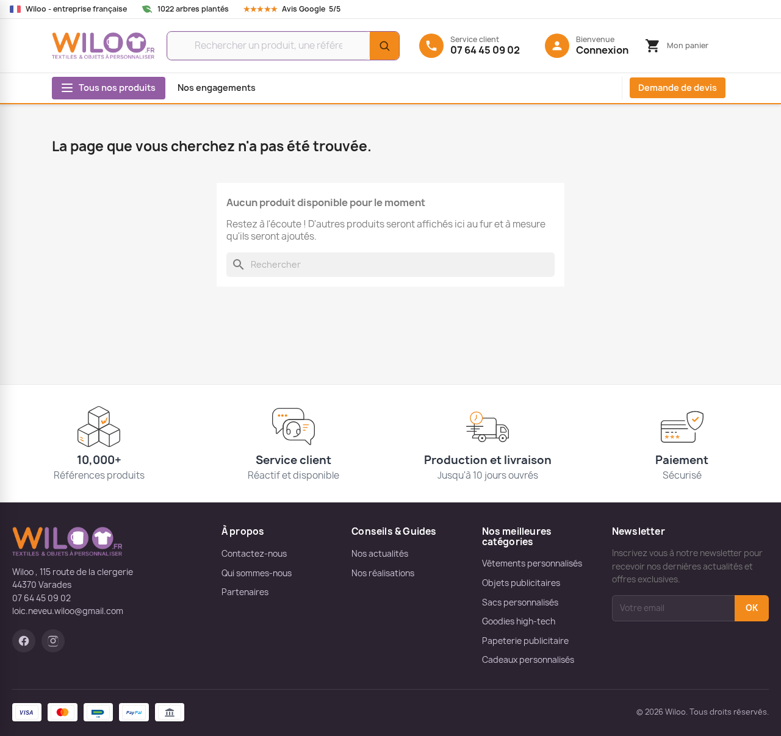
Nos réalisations (382, 573)
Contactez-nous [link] (254, 553)
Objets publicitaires (521, 582)
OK (752, 607)
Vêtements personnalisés (532, 563)
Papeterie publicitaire (525, 640)
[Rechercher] (384, 46)
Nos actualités (379, 553)
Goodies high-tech (518, 621)
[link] (303, 9)
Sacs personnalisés (520, 602)
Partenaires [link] (244, 592)
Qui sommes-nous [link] (256, 573)
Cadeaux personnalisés (528, 659)
